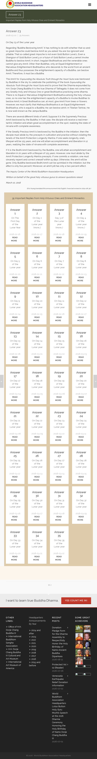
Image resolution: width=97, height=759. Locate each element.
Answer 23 (59, 414)
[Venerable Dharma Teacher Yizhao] (79, 660)
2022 (33, 640)
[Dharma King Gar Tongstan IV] (87, 653)
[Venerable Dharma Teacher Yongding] (87, 644)
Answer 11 (59, 294)
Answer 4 (81, 211)
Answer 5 (15, 254)
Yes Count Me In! (76, 600)
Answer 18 (37, 374)
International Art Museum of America (13, 665)
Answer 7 (59, 254)
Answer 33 (15, 533)
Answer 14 (37, 334)
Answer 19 (59, 374)
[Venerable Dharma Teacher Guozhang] (87, 660)
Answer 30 (37, 493)
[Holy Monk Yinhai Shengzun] (87, 676)
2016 (33, 659)
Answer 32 (81, 493)
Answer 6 (37, 254)
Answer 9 (15, 294)
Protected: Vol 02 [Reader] (59, 666)
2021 (33, 643)
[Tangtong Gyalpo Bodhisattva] (79, 676)
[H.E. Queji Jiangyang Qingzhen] (87, 668)
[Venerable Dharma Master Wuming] (79, 637)
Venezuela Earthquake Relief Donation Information (60, 681)
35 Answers (24, 35)
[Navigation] (89, 4)
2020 (33, 646)
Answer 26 (37, 454)
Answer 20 (81, 374)
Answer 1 (15, 211)
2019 (33, 649)
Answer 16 (81, 334)
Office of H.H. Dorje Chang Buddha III (13, 629)
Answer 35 (59, 533)
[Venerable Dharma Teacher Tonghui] (87, 637)
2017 (33, 656)
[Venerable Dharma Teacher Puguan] (79, 653)
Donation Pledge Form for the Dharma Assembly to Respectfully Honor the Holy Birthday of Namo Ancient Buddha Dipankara (60, 642)
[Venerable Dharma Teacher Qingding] (79, 644)
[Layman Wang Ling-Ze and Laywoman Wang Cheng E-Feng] (79, 628)
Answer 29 (15, 493)
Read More (14, 239)
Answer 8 (81, 254)
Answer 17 (15, 374)
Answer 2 (37, 211)
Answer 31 (59, 493)
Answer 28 (81, 454)
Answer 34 (37, 533)
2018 (33, 652)
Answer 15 (59, 334)
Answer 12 (81, 294)
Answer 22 (37, 414)
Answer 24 (81, 414)
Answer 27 (59, 454)
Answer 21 (15, 414)
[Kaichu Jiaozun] (79, 668)
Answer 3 (59, 211)
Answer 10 (37, 294)
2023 (33, 636)
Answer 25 (15, 454)
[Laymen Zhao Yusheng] (87, 628)
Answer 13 (15, 334)
